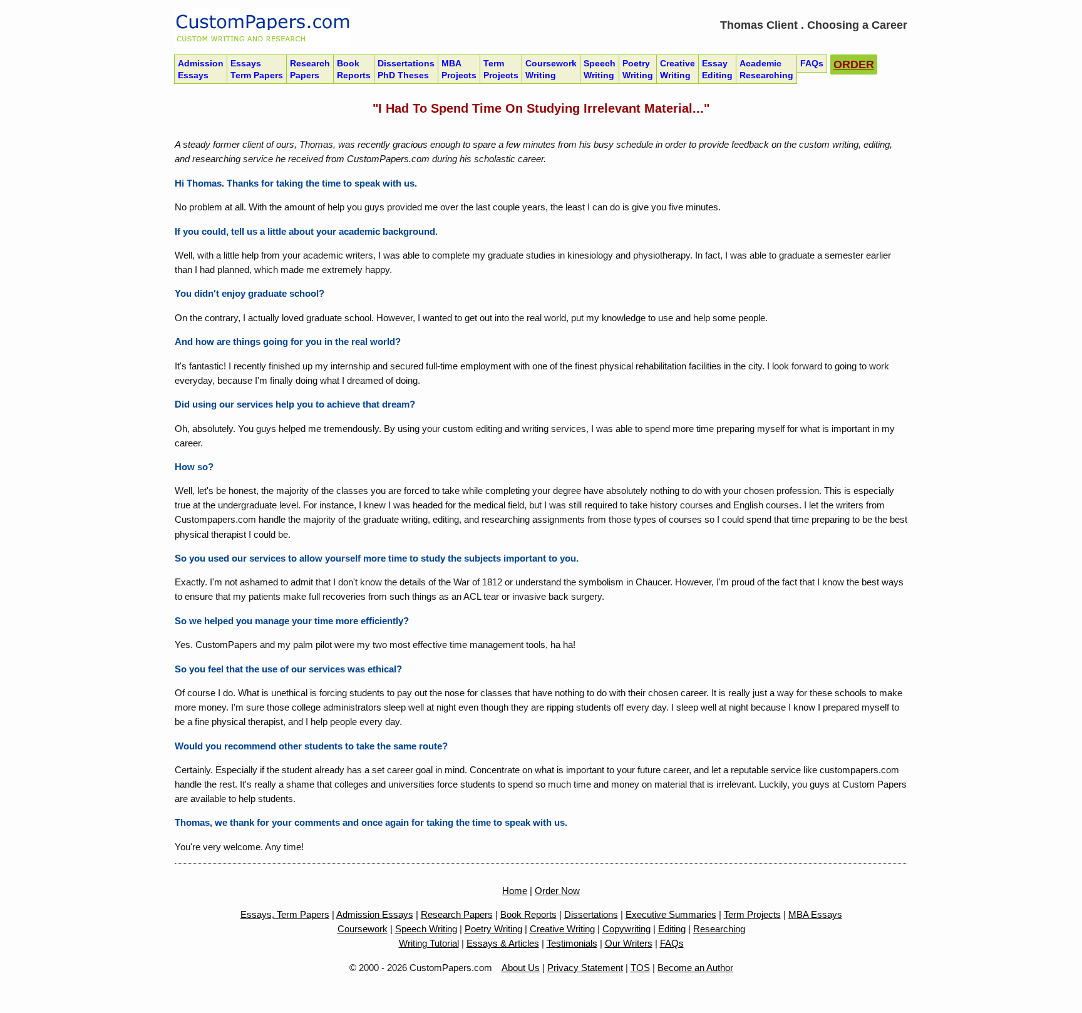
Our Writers (628, 943)
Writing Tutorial (429, 943)
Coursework (551, 69)
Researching (719, 928)
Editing (672, 928)
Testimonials (572, 943)
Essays (256, 69)
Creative (677, 69)
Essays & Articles (502, 943)
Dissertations (406, 69)
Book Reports (528, 914)
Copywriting (626, 928)
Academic (766, 69)
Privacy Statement (585, 967)
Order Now (557, 890)
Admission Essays (374, 914)
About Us (521, 967)
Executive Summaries (671, 914)
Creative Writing (562, 928)
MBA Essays (815, 914)
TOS (640, 967)
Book (354, 69)
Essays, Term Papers (284, 914)
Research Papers (457, 914)
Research (310, 69)
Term (500, 69)
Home (514, 890)
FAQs (672, 943)
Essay (717, 69)
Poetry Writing (493, 928)
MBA (459, 69)
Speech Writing (426, 928)
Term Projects (752, 914)
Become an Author (695, 967)
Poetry (637, 69)
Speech (600, 69)
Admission (201, 69)
